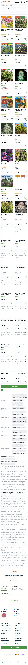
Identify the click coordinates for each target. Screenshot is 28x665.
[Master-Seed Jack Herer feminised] (7, 181)
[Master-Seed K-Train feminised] (7, 102)
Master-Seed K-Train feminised (5, 110)
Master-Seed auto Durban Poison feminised (20, 110)
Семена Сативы (4, 633)
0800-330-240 (4, 590)
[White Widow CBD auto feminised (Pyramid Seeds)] (7, 312)
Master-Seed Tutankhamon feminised (20, 136)
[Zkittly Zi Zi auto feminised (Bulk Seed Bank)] (21, 233)
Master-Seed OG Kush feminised (20, 56)
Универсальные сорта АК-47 (18, 442)
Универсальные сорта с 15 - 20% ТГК (19, 422)
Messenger (18, 615)
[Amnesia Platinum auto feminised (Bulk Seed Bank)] (21, 75)
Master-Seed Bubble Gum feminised (7, 162)
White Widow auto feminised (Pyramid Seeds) (21, 319)
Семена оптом (18, 628)
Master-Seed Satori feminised (5, 56)
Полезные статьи (18, 638)
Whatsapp (18, 613)
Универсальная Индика (17, 402)
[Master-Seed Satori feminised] (7, 48)
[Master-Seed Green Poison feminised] (7, 207)
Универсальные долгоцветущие (19, 394)
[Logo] (6, 2)
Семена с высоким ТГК (5, 625)
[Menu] (1, 2)
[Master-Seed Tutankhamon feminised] (21, 128)
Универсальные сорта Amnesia (19, 444)
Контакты (17, 625)
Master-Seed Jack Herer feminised (6, 189)
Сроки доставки (18, 640)
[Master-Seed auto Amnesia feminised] (7, 22)
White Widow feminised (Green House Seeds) (20, 294)
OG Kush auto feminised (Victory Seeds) (6, 136)
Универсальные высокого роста (19, 448)
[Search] (24, 2)
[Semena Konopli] (14, 572)
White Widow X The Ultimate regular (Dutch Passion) (20, 267)
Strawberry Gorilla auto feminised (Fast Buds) (20, 215)
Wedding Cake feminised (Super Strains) (6, 372)
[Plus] (7, 40)
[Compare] (12, 18)
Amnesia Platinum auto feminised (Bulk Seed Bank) (20, 83)
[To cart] (12, 39)
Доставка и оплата (18, 631)
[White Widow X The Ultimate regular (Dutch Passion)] (21, 259)
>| (25, 390)
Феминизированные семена (6, 628)
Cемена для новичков (5, 640)
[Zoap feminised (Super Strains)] (7, 233)
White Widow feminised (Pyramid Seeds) (6, 294)
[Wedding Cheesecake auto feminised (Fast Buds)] (21, 337)
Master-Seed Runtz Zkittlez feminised (21, 162)
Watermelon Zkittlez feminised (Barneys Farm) (20, 372)
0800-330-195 (4, 588)
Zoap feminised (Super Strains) (6, 241)
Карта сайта (17, 641)
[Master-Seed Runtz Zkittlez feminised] (21, 155)
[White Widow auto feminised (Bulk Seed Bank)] (7, 337)
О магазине (17, 633)
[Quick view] (12, 16)
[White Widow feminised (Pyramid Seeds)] (7, 286)
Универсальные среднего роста (19, 450)
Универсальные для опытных (7, 456)
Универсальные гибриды (18, 400)
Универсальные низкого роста (19, 453)
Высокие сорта (4, 638)
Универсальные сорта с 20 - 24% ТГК (19, 418)
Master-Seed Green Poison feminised (5, 215)
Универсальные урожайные (18, 408)
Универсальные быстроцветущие (20, 397)
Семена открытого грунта (6, 630)
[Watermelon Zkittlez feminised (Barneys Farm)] (21, 365)
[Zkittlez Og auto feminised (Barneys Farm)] (7, 259)
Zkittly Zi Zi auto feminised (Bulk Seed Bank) (20, 241)
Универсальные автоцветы (18, 414)
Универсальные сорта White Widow (18, 439)
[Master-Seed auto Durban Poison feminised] (21, 102)
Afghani (2, 635)
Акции (16, 643)
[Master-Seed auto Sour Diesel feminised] (21, 181)
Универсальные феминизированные (17, 432)
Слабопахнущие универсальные (8, 463)
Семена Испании (4, 641)
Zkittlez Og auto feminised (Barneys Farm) (7, 266)
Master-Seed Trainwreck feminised (6, 82)
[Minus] (2, 40)
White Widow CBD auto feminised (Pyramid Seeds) (7, 319)
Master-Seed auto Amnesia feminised (7, 30)
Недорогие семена (4, 643)
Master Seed (3, 636)
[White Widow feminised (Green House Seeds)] (21, 286)
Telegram (17, 609)
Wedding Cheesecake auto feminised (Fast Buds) (21, 345)
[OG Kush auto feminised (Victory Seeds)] (7, 128)
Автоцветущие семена (5, 631)
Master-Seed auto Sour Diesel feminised (20, 189)
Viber (17, 611)
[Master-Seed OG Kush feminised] (21, 48)
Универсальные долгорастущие (8, 458)
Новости (17, 636)
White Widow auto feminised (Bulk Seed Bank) (6, 346)
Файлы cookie (18, 635)
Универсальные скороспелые (19, 435)
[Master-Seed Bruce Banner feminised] (21, 22)
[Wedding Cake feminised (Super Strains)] (7, 365)
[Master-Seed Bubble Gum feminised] (7, 155)
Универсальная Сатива (17, 405)
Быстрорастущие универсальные (8, 461)
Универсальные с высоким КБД (19, 427)
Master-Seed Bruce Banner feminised (19, 30)
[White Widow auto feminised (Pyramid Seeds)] (21, 312)
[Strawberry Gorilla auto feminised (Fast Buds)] (21, 207)
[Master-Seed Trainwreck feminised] (7, 75)
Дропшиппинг (18, 630)
